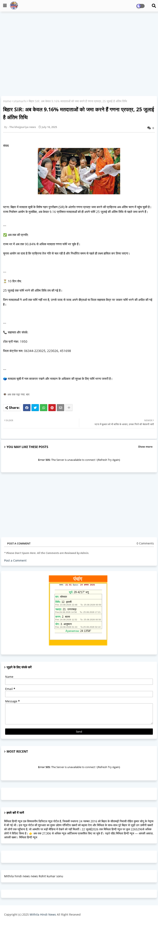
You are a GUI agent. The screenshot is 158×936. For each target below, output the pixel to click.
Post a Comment (15, 560)
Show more (145, 446)
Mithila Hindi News (43, 914)
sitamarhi (20, 101)
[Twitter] (35, 407)
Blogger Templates (61, 925)
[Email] (60, 407)
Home (7, 101)
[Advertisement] (79, 44)
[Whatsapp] (43, 407)
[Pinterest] (52, 407)
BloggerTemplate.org (112, 925)
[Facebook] (26, 407)
